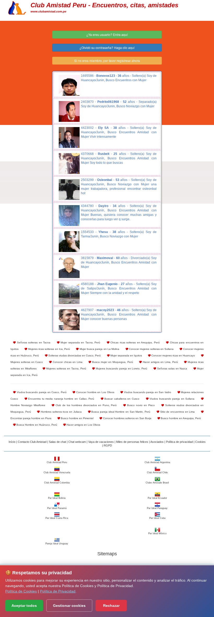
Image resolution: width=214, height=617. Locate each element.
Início (12, 441)
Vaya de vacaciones (101, 441)
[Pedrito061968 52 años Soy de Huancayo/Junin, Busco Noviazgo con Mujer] (69, 111)
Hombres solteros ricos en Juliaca (60, 411)
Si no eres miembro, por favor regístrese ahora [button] (107, 60)
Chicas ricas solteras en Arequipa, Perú (134, 342)
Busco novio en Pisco (140, 405)
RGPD (108, 445)
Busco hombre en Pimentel (76, 418)
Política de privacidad (179, 441)
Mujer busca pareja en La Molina (99, 349)
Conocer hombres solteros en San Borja (126, 418)
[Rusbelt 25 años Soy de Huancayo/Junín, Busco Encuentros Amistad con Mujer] (69, 163)
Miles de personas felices (132, 441)
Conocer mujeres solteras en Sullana (151, 349)
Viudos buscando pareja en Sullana (171, 398)
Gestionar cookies (69, 605)
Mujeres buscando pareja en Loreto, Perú (121, 368)
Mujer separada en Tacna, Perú (80, 342)
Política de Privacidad (57, 591)
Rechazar (111, 605)
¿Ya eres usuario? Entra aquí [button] (107, 34)
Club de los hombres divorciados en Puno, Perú (85, 405)
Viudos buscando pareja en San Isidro (147, 392)
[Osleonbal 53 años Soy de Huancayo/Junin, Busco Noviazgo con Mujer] (69, 189)
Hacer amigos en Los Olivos (83, 424)
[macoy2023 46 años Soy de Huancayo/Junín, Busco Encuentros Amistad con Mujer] (69, 319)
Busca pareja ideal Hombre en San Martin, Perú (121, 411)
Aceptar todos (24, 605)
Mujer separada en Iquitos (126, 355)
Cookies (200, 441)
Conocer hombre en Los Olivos (94, 392)
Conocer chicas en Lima (67, 362)
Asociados (157, 441)
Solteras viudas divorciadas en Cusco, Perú (74, 355)
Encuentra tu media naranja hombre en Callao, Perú (60, 398)
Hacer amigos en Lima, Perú (160, 362)
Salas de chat (57, 441)
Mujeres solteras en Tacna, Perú (65, 368)
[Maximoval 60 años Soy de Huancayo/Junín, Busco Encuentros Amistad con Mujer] (69, 267)
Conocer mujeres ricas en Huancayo (173, 355)
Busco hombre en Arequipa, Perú (180, 418)
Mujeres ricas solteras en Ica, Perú (48, 349)
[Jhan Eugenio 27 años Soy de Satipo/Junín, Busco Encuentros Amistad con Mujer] (69, 293)
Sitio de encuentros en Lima (177, 411)
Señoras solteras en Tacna (33, 342)
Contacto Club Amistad (32, 441)
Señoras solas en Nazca (171, 368)
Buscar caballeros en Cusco (121, 398)
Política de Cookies (21, 591)
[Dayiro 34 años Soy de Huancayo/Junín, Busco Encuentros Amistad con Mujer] (69, 215)
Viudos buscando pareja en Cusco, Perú (41, 392)
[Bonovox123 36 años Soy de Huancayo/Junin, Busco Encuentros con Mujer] (69, 85)
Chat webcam (77, 441)
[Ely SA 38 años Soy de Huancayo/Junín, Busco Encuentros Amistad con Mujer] (69, 137)
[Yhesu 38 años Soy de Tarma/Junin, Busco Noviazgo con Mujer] (69, 241)
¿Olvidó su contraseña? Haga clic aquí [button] (107, 47)
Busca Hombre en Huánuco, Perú (36, 424)
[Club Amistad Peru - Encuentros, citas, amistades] (17, 7)
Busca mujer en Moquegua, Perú (112, 362)
